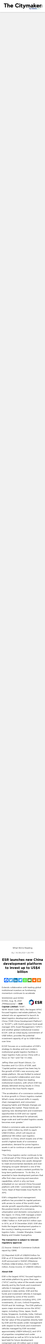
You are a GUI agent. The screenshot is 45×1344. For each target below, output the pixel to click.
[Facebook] (6, 980)
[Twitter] (11, 980)
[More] (39, 980)
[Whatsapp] (25, 980)
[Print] (34, 980)
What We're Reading (22, 948)
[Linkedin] (15, 980)
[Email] (29, 980)
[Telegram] (20, 980)
